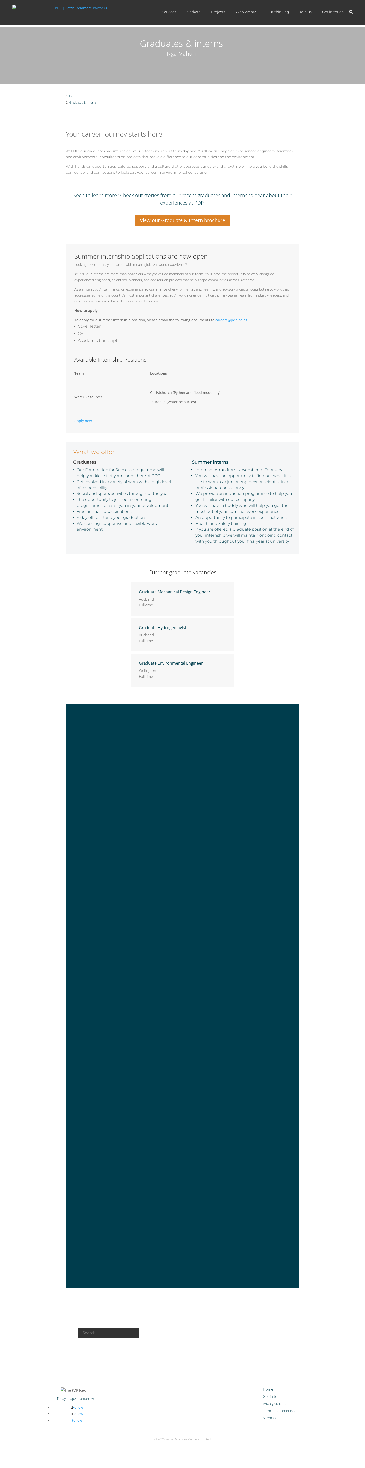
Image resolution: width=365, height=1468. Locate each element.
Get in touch (333, 12)
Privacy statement (277, 1403)
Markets (193, 12)
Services (169, 12)
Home (268, 1389)
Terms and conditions (279, 1410)
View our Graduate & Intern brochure (182, 220)
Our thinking (278, 12)
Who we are (246, 12)
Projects (218, 12)
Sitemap (269, 1417)
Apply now (83, 420)
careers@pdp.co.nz (231, 320)
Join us (305, 12)
